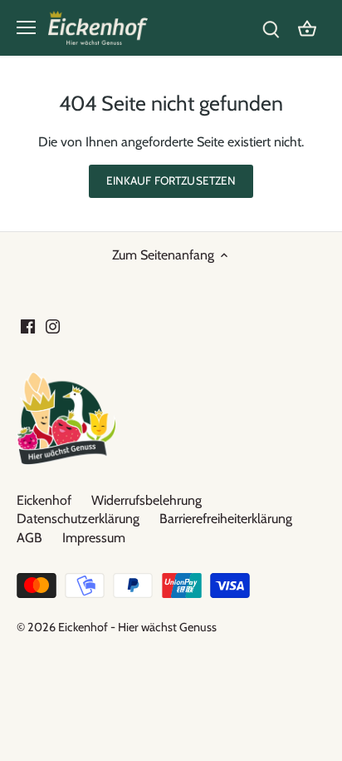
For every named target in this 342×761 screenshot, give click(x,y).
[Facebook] (28, 326)
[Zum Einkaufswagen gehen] (307, 28)
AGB (29, 538)
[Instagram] (53, 326)
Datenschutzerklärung (78, 518)
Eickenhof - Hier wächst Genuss (137, 627)
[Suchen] (270, 28)
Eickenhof (44, 500)
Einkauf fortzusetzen (171, 180)
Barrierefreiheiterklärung (225, 518)
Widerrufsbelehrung (146, 500)
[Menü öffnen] (26, 27)
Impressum (93, 538)
